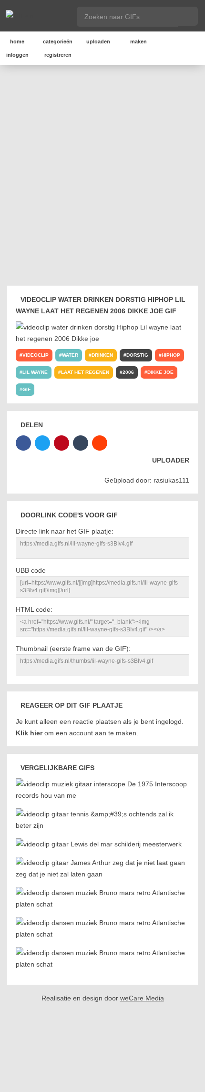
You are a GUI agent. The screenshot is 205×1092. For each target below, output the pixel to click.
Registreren (58, 55)
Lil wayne (35, 372)
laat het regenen (85, 372)
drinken (102, 355)
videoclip (35, 355)
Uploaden (98, 41)
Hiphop (171, 355)
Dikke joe (160, 372)
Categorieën (57, 41)
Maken (138, 41)
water (70, 355)
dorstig (137, 355)
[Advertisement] (102, 176)
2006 (128, 372)
